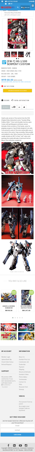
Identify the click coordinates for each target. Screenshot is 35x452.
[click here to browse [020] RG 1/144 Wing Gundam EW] (8, 297)
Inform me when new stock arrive (17, 91)
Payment (21, 367)
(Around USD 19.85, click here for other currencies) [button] (16, 82)
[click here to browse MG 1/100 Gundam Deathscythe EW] (26, 297)
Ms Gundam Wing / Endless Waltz (13, 12)
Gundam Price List (24, 359)
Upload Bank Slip (6, 359)
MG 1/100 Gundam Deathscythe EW (26, 307)
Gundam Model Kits (13, 10)
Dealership (22, 364)
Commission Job (24, 362)
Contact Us (22, 382)
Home (4, 10)
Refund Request (6, 364)
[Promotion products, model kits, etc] (9, 336)
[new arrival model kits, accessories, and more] (9, 327)
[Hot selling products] (26, 327)
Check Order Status (7, 362)
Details (5, 107)
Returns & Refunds (25, 372)
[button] (7, 79)
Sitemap (21, 389)
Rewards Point (23, 387)
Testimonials (23, 379)
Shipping (21, 369)
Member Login (5, 357)
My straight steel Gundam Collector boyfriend (24, 408)
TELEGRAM (4, 387)
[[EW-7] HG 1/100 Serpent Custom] (17, 34)
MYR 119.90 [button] (18, 80)
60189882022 (6, 385)
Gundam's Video (24, 374)
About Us (22, 357)
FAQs (20, 384)
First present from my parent (25, 403)
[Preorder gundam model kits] (26, 336)
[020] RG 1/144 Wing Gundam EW (9, 307)
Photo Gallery (23, 377)
